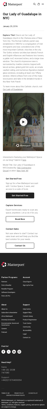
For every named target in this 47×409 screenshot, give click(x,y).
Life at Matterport (7, 316)
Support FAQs (27, 312)
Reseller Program (7, 289)
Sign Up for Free (28, 285)
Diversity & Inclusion (8, 320)
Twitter (9, 352)
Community (27, 327)
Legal (25, 334)
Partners (4, 282)
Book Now (20, 219)
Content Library (28, 316)
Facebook (3, 352)
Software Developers (8, 292)
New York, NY (22, 171)
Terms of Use (5, 393)
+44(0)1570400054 (11, 380)
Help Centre (27, 309)
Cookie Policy (32, 393)
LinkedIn (14, 352)
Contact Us (20, 245)
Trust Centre (27, 323)
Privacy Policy (19, 393)
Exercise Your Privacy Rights (15, 395)
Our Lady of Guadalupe (13, 89)
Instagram (19, 352)
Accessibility (27, 330)
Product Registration (30, 320)
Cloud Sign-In (27, 282)
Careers (4, 328)
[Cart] (38, 4)
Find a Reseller (6, 285)
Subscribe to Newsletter (9, 312)
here (24, 160)
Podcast (4, 332)
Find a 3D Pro (5, 296)
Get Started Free (20, 195)
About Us (4, 309)
